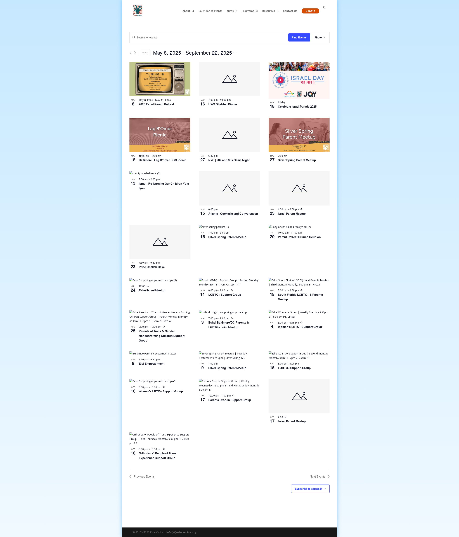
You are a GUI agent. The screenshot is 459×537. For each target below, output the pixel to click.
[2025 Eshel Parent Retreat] (159, 79)
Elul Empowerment (151, 363)
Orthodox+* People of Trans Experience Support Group (157, 455)
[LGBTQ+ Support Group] (229, 282)
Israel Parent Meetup (292, 213)
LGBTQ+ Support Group (224, 294)
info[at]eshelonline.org (181, 532)
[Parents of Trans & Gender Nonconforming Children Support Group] (159, 316)
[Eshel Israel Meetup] (159, 280)
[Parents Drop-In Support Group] (229, 385)
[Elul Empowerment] (159, 353)
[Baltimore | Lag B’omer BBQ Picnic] (159, 135)
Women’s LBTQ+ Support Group (300, 327)
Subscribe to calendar (308, 488)
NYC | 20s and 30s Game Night (229, 160)
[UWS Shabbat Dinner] (229, 79)
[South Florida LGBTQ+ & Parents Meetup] (299, 282)
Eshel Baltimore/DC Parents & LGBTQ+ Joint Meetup (228, 324)
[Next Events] (135, 52)
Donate (310, 11)
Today (145, 52)
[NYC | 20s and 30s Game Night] (229, 135)
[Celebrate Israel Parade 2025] (299, 80)
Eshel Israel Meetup (152, 290)
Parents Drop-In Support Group (229, 400)
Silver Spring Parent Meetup (297, 160)
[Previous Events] (130, 52)
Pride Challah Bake (152, 267)
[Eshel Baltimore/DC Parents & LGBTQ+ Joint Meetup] (229, 312)
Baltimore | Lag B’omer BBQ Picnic (162, 160)
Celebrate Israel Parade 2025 (297, 106)
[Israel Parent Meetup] (299, 188)
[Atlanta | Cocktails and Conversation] (229, 188)
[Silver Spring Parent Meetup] (299, 135)
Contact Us (290, 11)
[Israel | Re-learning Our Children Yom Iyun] (159, 173)
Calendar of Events (210, 11)
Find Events (299, 37)
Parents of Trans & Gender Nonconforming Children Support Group (161, 335)
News (230, 11)
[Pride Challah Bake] (159, 242)
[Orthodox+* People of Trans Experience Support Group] (159, 438)
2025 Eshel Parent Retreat (156, 104)
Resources (268, 11)
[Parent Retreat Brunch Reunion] (299, 227)
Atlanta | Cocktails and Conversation (233, 213)
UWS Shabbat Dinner (222, 104)
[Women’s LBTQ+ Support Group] (299, 314)
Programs (248, 11)
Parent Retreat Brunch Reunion (299, 237)
